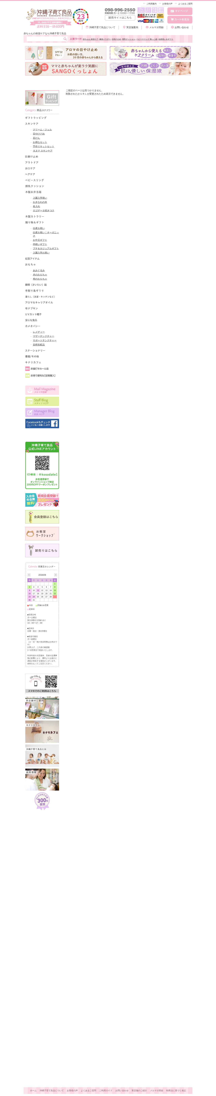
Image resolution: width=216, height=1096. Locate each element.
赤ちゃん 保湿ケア (90, 39)
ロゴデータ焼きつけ (43, 210)
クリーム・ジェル (42, 129)
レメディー (39, 332)
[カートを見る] (179, 19)
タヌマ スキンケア (42, 150)
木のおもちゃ (40, 274)
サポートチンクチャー (45, 340)
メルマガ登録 (156, 27)
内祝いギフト (40, 244)
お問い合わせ (182, 27)
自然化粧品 (39, 344)
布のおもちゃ (40, 278)
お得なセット (40, 142)
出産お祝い (39, 228)
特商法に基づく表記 (176, 1090)
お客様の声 (167, 4)
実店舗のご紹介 (139, 1090)
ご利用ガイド (105, 1090)
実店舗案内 (132, 27)
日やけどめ (39, 133)
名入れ (36, 206)
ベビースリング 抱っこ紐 (146, 39)
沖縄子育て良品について (102, 27)
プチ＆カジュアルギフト (46, 248)
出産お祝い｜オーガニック (46, 234)
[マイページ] (179, 11)
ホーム (33, 1090)
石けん (36, 138)
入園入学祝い (40, 197)
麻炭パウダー (105, 39)
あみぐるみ (39, 270)
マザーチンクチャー (43, 336)
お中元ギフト (40, 240)
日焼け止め (116, 39)
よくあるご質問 (185, 4)
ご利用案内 (151, 4)
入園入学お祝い (41, 252)
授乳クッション (128, 39)
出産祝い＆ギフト (165, 39)
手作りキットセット (43, 146)
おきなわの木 (40, 202)
